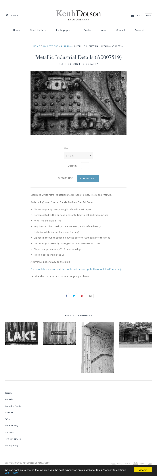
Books (87, 30)
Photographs (63, 30)
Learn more (11, 472)
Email (90, 295)
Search (8, 393)
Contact (120, 30)
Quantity (72, 165)
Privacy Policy (11, 445)
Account (139, 30)
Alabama (66, 46)
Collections (50, 46)
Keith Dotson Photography (78, 63)
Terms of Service (13, 439)
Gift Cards (10, 432)
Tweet (74, 295)
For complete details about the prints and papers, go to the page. (77, 269)
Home (16, 30)
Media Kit (9, 412)
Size (66, 148)
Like (66, 295)
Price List (9, 399)
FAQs (7, 419)
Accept (143, 470)
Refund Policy (11, 425)
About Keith (36, 30)
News (103, 30)
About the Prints (13, 406)
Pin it (82, 295)
